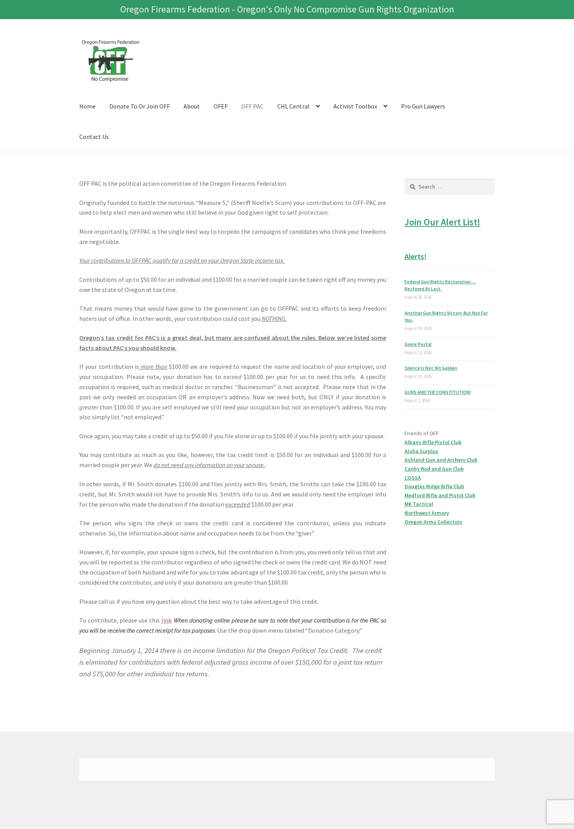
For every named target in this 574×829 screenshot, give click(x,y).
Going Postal (418, 344)
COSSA (413, 477)
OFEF (221, 106)
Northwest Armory (427, 512)
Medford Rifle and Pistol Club (440, 495)
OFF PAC (252, 106)
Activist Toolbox (355, 106)
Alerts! (415, 256)
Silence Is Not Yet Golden (431, 368)
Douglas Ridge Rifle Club (434, 486)
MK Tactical (419, 503)
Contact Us (94, 137)
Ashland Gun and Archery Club (441, 459)
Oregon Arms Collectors (433, 521)
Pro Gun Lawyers (423, 106)
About (192, 106)
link (166, 620)
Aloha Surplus (422, 451)
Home (87, 106)
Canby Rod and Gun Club (434, 468)
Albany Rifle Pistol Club (433, 442)
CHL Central (293, 106)
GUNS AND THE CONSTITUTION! (438, 392)
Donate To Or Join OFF (139, 106)
